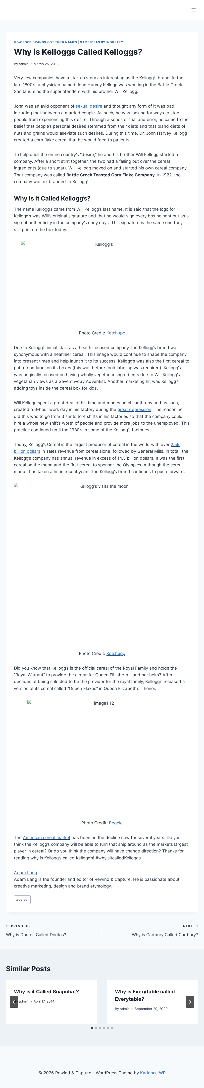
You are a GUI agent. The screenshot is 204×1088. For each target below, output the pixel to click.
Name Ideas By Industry (101, 42)
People (116, 822)
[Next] (190, 1002)
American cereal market (46, 837)
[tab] (92, 1028)
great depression (134, 409)
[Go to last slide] (14, 1002)
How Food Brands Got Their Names (45, 42)
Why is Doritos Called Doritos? (36, 930)
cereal (22, 899)
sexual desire (89, 106)
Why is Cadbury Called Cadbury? (165, 930)
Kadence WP (153, 1072)
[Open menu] (193, 10)
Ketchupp (115, 332)
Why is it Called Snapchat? (46, 992)
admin (24, 64)
